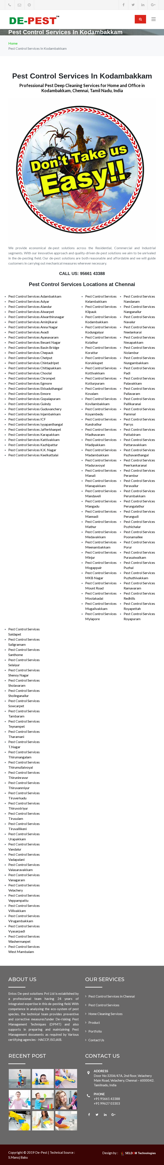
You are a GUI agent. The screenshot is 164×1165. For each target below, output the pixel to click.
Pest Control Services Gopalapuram (34, 399)
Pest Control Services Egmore (30, 383)
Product (94, 1022)
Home (13, 43)
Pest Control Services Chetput (30, 358)
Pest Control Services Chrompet (31, 378)
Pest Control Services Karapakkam (33, 434)
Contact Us (96, 1040)
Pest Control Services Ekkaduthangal (35, 388)
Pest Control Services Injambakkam (34, 414)
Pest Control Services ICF (27, 419)
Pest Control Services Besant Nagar (34, 342)
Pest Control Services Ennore (29, 393)
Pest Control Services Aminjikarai (32, 322)
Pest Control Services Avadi (28, 332)
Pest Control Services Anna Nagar (33, 327)
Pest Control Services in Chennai (111, 996)
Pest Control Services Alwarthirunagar (36, 317)
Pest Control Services (103, 1005)
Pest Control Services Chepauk (30, 353)
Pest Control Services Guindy (29, 404)
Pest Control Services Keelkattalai (33, 455)
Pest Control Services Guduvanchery (35, 409)
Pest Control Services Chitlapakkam (34, 368)
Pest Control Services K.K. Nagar (32, 450)
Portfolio (95, 1031)
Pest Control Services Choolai (30, 373)
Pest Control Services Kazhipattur (33, 445)
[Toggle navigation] (153, 20)
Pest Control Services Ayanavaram (33, 337)
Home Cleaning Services (105, 1014)
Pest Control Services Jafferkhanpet (34, 429)
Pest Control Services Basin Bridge (33, 347)
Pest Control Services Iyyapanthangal (35, 424)
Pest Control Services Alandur (30, 306)
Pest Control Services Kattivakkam (34, 440)
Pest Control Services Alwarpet (31, 312)
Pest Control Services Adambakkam (34, 296)
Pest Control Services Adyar (28, 301)
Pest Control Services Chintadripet (33, 363)
